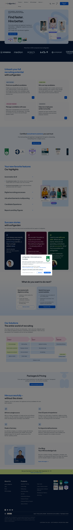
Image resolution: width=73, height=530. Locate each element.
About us (40, 2)
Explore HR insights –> (43, 461)
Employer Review (24, 498)
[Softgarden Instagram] (10, 510)
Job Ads (22, 493)
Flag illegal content (64, 513)
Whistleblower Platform (42, 492)
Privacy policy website (41, 513)
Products (20, 2)
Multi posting (10, 82)
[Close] (71, 471)
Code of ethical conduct (42, 486)
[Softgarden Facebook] (7, 510)
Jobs (6, 486)
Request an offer (47, 306)
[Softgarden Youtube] (12, 510)
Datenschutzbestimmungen (27, 267)
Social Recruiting (24, 491)
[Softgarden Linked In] (5, 510)
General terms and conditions (53, 513)
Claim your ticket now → (37, 472)
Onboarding (42, 103)
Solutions (26, 2)
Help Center (39, 484)
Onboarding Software (25, 496)
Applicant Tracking (11, 103)
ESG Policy (39, 495)
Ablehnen (40, 272)
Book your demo (64, 4)
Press (6, 488)
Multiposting (23, 488)
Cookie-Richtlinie (42, 267)
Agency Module (24, 503)
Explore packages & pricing (36, 384)
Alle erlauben (47, 272)
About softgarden (8, 484)
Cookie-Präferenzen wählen (27, 272)
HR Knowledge (33, 2)
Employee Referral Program (27, 501)
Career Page (42, 82)
